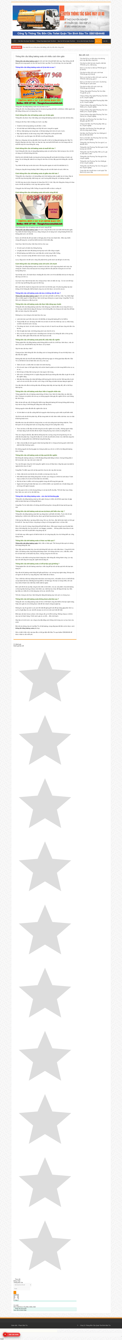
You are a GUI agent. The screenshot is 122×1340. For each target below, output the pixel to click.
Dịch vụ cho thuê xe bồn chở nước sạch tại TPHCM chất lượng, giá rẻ (93, 78)
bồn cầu (24, 602)
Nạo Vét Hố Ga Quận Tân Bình (66, 41)
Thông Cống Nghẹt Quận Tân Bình (46, 41)
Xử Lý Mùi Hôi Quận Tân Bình (85, 41)
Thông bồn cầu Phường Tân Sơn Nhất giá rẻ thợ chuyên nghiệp (93, 162)
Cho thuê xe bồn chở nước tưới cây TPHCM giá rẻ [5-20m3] (91, 87)
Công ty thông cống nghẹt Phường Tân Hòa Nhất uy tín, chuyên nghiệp (93, 106)
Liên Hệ (105, 41)
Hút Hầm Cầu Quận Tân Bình (26, 41)
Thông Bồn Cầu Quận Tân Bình (14, 41)
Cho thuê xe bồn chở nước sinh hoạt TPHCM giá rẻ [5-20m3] (91, 73)
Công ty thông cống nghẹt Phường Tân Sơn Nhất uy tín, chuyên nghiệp (93, 110)
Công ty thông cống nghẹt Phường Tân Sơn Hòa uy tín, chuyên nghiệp (93, 115)
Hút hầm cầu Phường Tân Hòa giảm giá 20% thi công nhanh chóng (92, 129)
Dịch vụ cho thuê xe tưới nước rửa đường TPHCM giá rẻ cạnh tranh (93, 82)
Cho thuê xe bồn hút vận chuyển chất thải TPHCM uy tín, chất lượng (93, 64)
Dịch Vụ (98, 41)
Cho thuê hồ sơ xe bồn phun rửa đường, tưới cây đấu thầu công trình (43, 47)
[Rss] (77, 1325)
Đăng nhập (17, 1281)
